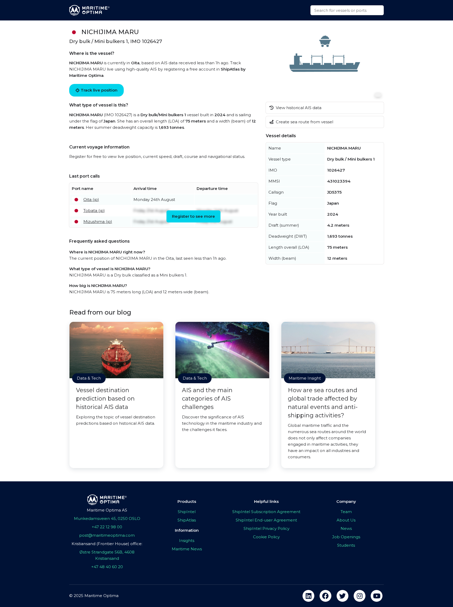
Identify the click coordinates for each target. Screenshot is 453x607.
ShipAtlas (186, 520)
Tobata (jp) (94, 210)
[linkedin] (308, 596)
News (346, 528)
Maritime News (187, 548)
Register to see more (193, 216)
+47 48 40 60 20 (107, 566)
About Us (346, 520)
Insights (186, 540)
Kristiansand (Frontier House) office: (107, 543)
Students (346, 545)
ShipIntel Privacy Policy (266, 528)
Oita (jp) (91, 199)
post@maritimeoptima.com (107, 535)
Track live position (99, 90)
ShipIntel (187, 511)
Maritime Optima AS (107, 510)
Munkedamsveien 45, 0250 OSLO (107, 518)
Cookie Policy (266, 536)
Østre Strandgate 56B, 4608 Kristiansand (106, 555)
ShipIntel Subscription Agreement (266, 511)
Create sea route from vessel (304, 121)
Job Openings (346, 536)
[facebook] (325, 596)
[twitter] (342, 596)
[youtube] (376, 596)
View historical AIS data (298, 107)
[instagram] (359, 596)
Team (346, 511)
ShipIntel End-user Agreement (266, 520)
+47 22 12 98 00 (107, 526)
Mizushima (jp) (97, 221)
